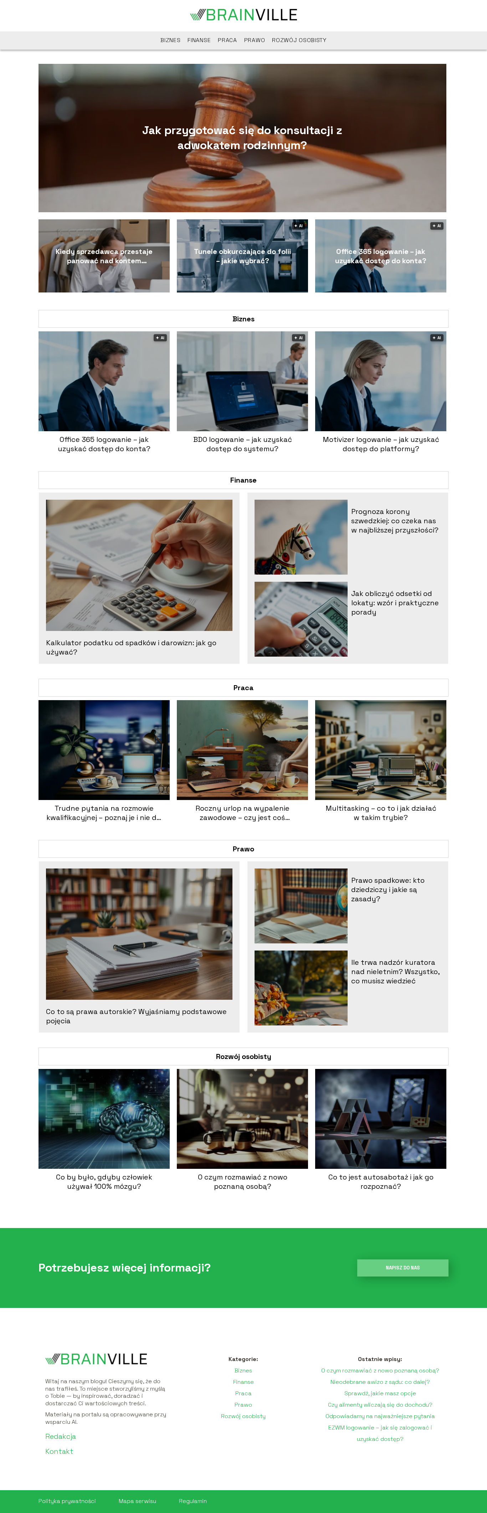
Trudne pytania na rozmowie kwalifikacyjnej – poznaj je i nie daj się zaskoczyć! (104, 813)
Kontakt (59, 1451)
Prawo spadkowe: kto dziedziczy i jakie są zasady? (388, 889)
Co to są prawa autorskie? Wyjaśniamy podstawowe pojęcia (136, 1016)
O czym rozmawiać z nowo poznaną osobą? (242, 1181)
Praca (227, 40)
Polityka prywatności (67, 1501)
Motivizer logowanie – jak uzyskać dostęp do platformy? (381, 444)
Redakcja (60, 1436)
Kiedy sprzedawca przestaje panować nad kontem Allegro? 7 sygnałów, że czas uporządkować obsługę (104, 256)
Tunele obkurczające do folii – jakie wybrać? (242, 256)
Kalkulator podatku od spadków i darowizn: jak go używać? (131, 647)
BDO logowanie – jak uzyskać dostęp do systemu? (242, 444)
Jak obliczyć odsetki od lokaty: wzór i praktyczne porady (395, 603)
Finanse (199, 40)
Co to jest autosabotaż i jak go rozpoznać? (381, 1181)
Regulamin (193, 1501)
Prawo (254, 40)
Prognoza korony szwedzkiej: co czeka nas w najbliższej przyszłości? (395, 521)
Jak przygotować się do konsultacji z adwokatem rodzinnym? (242, 137)
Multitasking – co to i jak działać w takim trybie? (380, 813)
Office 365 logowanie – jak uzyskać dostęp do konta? (380, 256)
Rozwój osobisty (299, 40)
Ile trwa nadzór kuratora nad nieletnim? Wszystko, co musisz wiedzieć (395, 971)
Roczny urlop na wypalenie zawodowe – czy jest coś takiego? (242, 813)
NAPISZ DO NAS (403, 1268)
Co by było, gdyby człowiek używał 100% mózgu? (104, 1181)
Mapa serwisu (137, 1501)
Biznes (170, 40)
